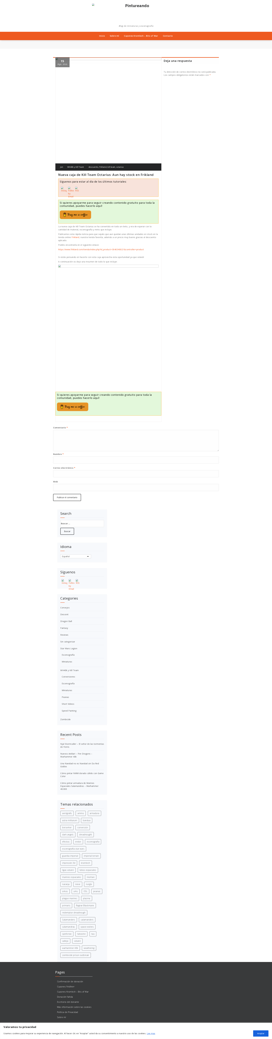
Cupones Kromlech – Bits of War (141, 35)
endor (78, 841)
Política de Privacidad (67, 1012)
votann (77, 941)
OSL (86, 891)
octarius (120, 167)
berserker (67, 827)
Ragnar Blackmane (85, 905)
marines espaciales (71, 877)
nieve (77, 884)
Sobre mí (114, 35)
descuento (93, 167)
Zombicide (65, 719)
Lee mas (151, 1033)
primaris (66, 905)
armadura (94, 813)
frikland (103, 167)
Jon (61, 167)
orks (76, 891)
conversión (82, 827)
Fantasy (64, 628)
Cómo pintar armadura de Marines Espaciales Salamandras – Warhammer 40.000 (79, 786)
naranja (66, 884)
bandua (86, 820)
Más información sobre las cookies (74, 1007)
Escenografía (68, 654)
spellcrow (67, 933)
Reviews (64, 634)
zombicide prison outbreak (75, 955)
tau (93, 933)
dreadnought (85, 834)
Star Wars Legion (68, 648)
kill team (111, 167)
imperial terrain (91, 855)
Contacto (168, 35)
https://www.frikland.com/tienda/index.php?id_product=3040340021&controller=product (101, 249)
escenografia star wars (73, 848)
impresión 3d (68, 863)
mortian (91, 877)
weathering (89, 948)
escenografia (93, 841)
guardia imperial (70, 855)
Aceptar (260, 1033)
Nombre (58, 454)
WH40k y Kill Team (75, 167)
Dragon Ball (66, 621)
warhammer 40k (70, 948)
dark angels (68, 834)
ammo (80, 813)
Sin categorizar (67, 641)
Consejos (65, 607)
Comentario (60, 427)
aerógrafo (67, 813)
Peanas (65, 697)
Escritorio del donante (68, 1002)
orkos (65, 891)
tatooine (81, 933)
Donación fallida (65, 996)
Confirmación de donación (70, 981)
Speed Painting (69, 710)
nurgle (89, 884)
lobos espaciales (88, 870)
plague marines (69, 898)
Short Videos (68, 704)
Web (55, 481)
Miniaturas (67, 661)
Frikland (75, 237)
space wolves (87, 926)
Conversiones (68, 676)
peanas (96, 891)
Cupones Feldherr (66, 986)
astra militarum (69, 820)
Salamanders (68, 919)
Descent (64, 614)
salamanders (87, 919)
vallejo (65, 941)
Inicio (102, 35)
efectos (66, 841)
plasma (86, 898)
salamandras (68, 926)
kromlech (85, 863)
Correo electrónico (64, 468)
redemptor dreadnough (73, 912)
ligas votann (68, 870)
